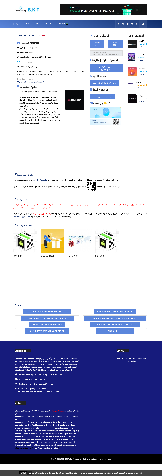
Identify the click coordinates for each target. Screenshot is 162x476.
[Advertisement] (81, 150)
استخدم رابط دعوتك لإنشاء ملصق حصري (106, 68)
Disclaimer (115, 331)
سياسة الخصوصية (58, 411)
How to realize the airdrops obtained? (47, 318)
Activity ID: (22, 79)
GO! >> (141, 47)
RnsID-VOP (73, 256)
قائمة (18, 24)
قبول (29, 473)
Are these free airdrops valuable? (114, 324)
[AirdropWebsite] (40, 180)
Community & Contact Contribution (47, 331)
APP (38, 24)
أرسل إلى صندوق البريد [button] (102, 96)
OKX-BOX (17, 256)
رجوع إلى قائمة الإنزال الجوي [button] (104, 83)
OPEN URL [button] (97, 43)
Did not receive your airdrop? (47, 324)
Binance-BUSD (48, 256)
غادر (141, 473)
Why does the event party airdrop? (114, 312)
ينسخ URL (115, 43)
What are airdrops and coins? (47, 312)
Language (61, 24)
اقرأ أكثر (23, 473)
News (28, 24)
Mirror (48, 24)
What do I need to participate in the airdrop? (115, 318)
